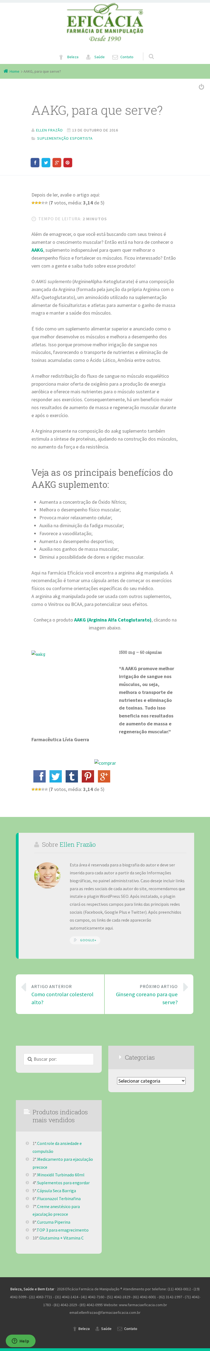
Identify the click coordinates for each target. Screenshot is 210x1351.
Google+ (88, 940)
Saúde (99, 57)
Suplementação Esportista (65, 138)
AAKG (37, 250)
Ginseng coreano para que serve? (147, 995)
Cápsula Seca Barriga (56, 1190)
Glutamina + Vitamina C (61, 1238)
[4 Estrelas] (43, 202)
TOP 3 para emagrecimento (63, 1230)
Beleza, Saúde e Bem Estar (32, 1288)
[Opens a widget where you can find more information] (20, 1341)
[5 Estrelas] (46, 202)
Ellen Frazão (78, 844)
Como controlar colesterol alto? (62, 995)
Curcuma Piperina (53, 1222)
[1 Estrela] (33, 202)
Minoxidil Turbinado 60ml (60, 1174)
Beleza (72, 57)
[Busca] (146, 50)
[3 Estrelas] (39, 202)
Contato (126, 57)
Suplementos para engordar (63, 1182)
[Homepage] (105, 22)
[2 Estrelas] (36, 202)
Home (14, 71)
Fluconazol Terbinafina (59, 1198)
